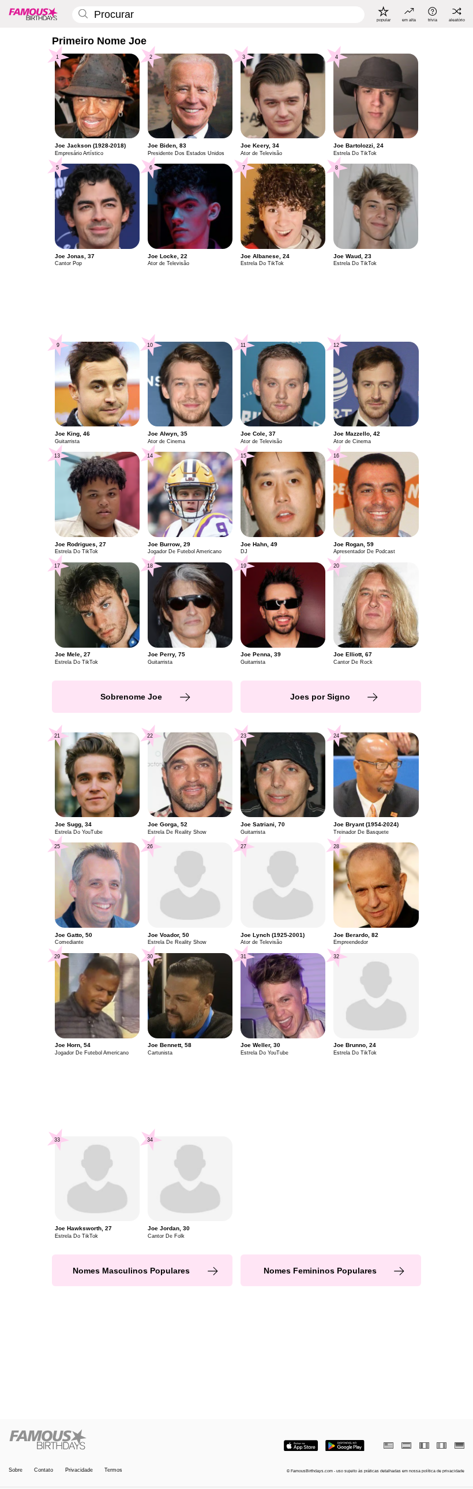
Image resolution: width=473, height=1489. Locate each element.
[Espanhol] (406, 1445)
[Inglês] (388, 1445)
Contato (43, 1470)
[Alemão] (459, 1445)
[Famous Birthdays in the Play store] (345, 1446)
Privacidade (79, 1470)
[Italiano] (441, 1445)
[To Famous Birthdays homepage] (33, 14)
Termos (113, 1470)
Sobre (15, 1470)
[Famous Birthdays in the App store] (300, 1446)
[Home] (120, 1440)
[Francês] (424, 1445)
